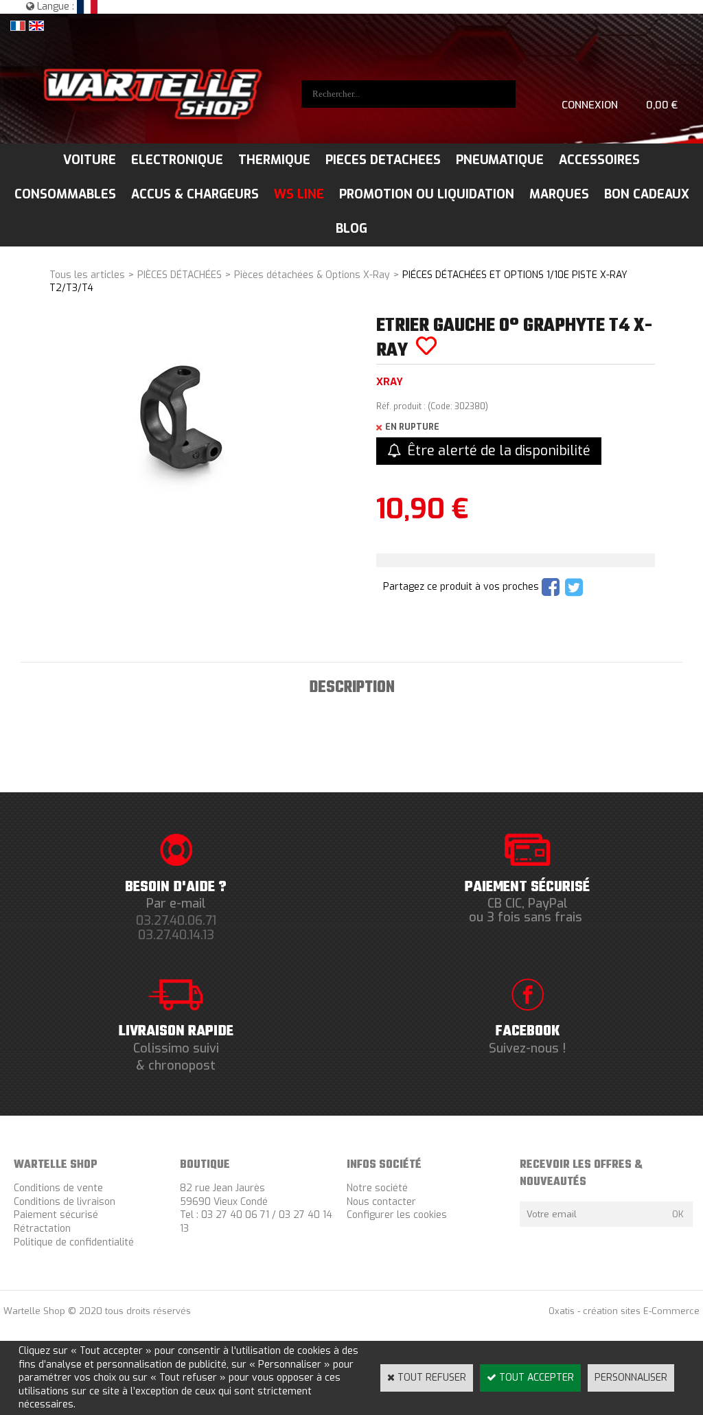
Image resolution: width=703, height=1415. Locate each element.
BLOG (351, 228)
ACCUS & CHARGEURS (195, 194)
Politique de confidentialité (74, 1242)
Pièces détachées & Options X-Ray (312, 274)
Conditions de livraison (64, 1201)
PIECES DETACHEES (383, 160)
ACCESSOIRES (599, 160)
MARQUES (559, 194)
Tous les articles (87, 274)
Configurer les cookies (397, 1214)
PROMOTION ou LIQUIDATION (426, 194)
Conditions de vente (58, 1188)
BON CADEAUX (646, 194)
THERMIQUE (274, 160)
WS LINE (299, 194)
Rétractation (42, 1228)
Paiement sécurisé (56, 1214)
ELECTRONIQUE (177, 160)
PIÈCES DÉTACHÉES (179, 274)
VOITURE (89, 160)
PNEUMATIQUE (500, 160)
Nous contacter (381, 1201)
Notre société (377, 1188)
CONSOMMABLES (65, 194)
